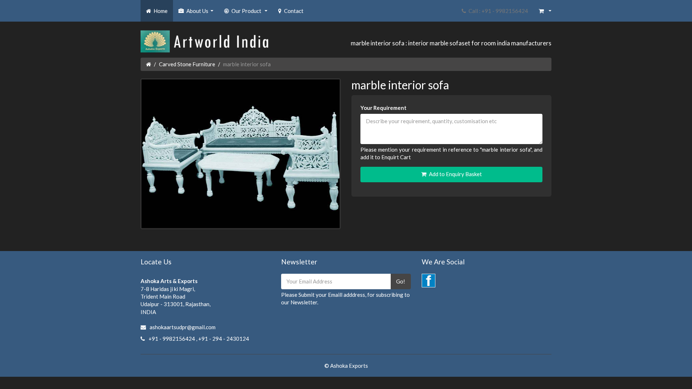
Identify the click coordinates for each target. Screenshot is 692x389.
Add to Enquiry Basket (455, 174)
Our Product (250, 13)
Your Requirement (383, 107)
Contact (293, 11)
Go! (400, 281)
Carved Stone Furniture (187, 64)
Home (161, 11)
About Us (200, 13)
